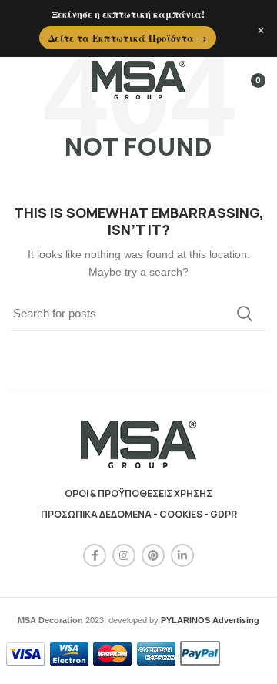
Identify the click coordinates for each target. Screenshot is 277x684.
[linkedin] (182, 555)
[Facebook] (94, 555)
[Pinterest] (153, 555)
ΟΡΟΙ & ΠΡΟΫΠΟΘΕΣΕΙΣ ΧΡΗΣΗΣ (138, 493)
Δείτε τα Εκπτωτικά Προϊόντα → (127, 38)
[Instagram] (123, 555)
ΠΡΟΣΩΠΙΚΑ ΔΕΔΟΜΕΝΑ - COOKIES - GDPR (139, 514)
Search (244, 313)
